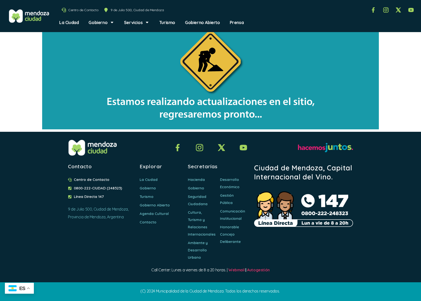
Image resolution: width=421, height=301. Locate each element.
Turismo (167, 22)
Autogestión (258, 269)
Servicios (133, 22)
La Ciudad (69, 22)
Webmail (236, 269)
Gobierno (97, 22)
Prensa (237, 22)
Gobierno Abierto (202, 22)
